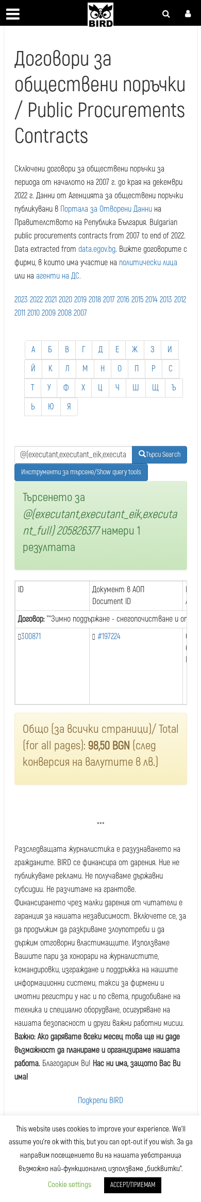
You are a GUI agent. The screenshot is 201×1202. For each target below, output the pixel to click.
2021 (51, 300)
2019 (80, 300)
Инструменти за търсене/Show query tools (81, 472)
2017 (109, 300)
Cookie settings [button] (69, 1185)
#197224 (109, 636)
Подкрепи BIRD (100, 1100)
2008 (65, 313)
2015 (137, 300)
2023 (21, 300)
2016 (123, 300)
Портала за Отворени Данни (106, 209)
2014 (151, 300)
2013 (166, 300)
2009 (49, 313)
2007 (80, 313)
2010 (33, 313)
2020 (65, 300)
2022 (36, 300)
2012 (180, 300)
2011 (19, 313)
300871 (31, 636)
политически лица (148, 262)
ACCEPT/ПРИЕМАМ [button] (132, 1185)
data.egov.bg (96, 249)
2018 (95, 300)
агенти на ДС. (58, 276)
